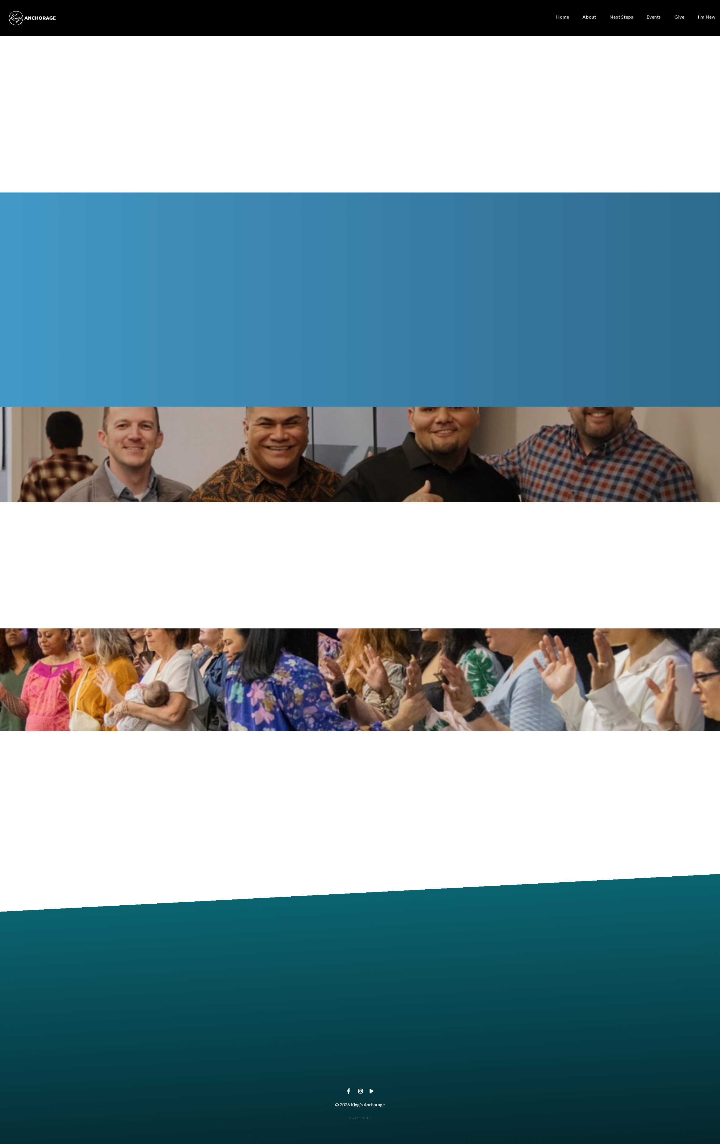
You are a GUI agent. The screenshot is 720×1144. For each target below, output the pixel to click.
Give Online (480, 1073)
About (589, 17)
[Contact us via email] (239, 1041)
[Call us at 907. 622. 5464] (319, 1041)
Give (679, 17)
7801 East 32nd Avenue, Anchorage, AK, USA (400, 1073)
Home (562, 17)
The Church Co (360, 1118)
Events (654, 17)
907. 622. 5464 (320, 1073)
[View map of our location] (400, 1041)
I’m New (707, 17)
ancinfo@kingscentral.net (239, 1073)
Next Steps (621, 17)
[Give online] (480, 1041)
